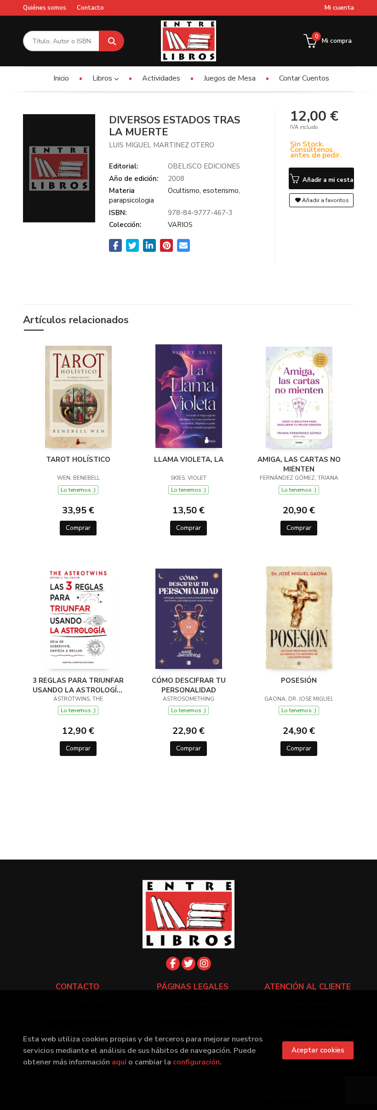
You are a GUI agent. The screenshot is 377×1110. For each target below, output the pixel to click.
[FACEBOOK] (173, 964)
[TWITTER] (188, 964)
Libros (103, 78)
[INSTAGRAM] (204, 964)
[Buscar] (111, 41)
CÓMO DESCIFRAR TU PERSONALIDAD (189, 685)
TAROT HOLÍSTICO (78, 459)
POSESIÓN (299, 680)
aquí (119, 1062)
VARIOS (180, 224)
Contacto (90, 8)
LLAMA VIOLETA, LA (188, 459)
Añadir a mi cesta (327, 180)
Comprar (78, 527)
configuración (196, 1062)
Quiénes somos (44, 8)
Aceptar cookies (317, 1050)
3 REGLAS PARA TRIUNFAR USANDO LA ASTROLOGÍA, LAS (78, 685)
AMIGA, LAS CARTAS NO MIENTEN (299, 464)
